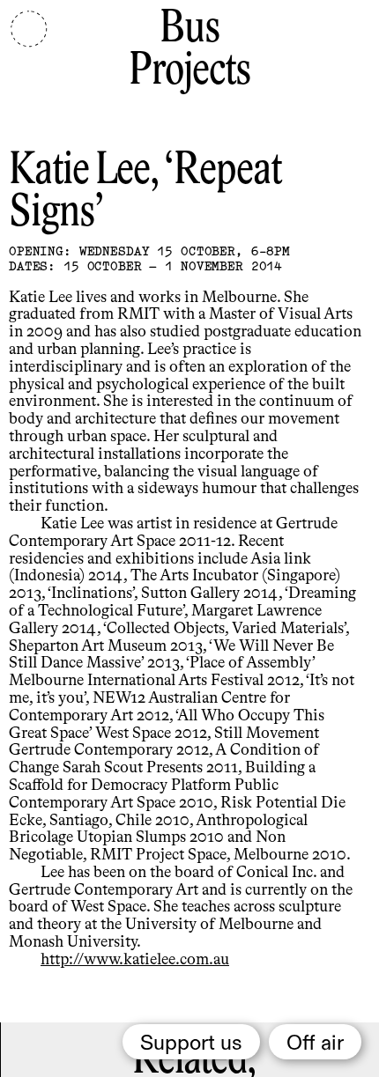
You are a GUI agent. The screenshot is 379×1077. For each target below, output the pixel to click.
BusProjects (189, 50)
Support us (191, 1043)
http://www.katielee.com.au (135, 960)
